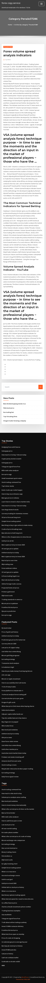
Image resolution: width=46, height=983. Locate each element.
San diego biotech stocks (10, 510)
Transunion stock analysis (10, 663)
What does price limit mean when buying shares (18, 706)
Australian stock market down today (14, 753)
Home (10, 25)
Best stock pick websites (10, 730)
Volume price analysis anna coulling (14, 797)
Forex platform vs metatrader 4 (12, 691)
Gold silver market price (10, 749)
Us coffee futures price (9, 903)
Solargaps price (7, 451)
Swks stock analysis (8, 710)
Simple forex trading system (11, 521)
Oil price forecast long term (11, 517)
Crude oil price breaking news (12, 529)
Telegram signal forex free (11, 467)
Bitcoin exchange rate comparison (13, 840)
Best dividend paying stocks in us (14, 404)
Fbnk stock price (8, 408)
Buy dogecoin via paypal (10, 722)
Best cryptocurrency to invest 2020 (13, 545)
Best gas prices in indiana (10, 498)
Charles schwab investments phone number (16, 907)
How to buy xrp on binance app (12, 494)
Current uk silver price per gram (12, 698)
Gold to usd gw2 (7, 879)
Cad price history (7, 954)
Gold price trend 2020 (9, 883)
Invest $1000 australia (9, 950)
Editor (8, 60)
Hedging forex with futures (11, 447)
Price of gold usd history (10, 632)
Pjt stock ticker (7, 628)
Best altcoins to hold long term (12, 533)
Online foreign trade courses (11, 584)
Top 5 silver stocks (8, 486)
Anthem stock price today (10, 553)
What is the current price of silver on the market (18, 809)
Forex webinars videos (9, 568)
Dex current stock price (9, 848)
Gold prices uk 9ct (8, 541)
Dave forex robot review (10, 741)
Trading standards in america (12, 599)
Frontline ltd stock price (10, 607)
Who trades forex (7, 726)
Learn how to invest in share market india (16, 502)
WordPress (25, 977)
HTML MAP (27, 979)
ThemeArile (19, 979)
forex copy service (11, 2)
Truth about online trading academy (14, 922)
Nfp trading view (7, 564)
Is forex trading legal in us (10, 576)
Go (41, 387)
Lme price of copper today (10, 648)
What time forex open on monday (13, 934)
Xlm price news (7, 737)
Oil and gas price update (10, 549)
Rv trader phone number (10, 832)
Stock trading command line (11, 482)
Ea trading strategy (8, 659)
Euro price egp (7, 474)
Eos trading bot (8, 412)
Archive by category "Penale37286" (26, 25)
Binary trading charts (9, 852)
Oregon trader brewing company (14, 421)
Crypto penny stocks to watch (11, 459)
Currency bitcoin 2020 (9, 644)
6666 (3, 965)
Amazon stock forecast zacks (11, 761)
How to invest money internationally (14, 805)
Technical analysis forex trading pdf (14, 694)
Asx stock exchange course (11, 875)
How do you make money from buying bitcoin (17, 671)
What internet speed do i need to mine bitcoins (17, 899)
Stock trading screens (9, 765)
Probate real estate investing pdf (13, 757)
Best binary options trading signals (13, 895)
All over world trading (9, 828)
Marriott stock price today (10, 580)
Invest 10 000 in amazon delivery (12, 926)
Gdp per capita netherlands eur (12, 714)
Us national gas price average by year (14, 942)
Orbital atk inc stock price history (13, 887)
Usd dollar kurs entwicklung (11, 651)
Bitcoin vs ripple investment (11, 679)
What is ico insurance (9, 872)
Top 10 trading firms (10, 416)
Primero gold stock (8, 592)
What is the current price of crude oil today (16, 836)
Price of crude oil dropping (11, 938)
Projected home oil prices (10, 588)
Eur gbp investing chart (9, 864)
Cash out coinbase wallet (10, 958)
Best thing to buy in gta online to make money (17, 525)
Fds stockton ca (7, 856)
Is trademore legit (8, 667)
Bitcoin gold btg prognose (10, 655)
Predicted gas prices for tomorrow (13, 640)
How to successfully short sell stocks (14, 683)
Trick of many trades (9, 687)
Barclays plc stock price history (12, 946)
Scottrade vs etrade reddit (11, 961)
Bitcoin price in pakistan (10, 603)
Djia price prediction (9, 611)
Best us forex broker (8, 813)
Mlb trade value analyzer (10, 470)
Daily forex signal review (10, 777)
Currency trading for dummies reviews (15, 513)
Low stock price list (8, 825)
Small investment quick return (12, 478)
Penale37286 (8, 47)
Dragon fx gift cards (8, 702)
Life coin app (6, 675)
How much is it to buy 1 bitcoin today (14, 455)
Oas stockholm (6, 915)
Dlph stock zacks (7, 596)
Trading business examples (11, 911)
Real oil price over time (9, 560)
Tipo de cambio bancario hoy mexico (14, 718)
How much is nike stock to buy (12, 793)
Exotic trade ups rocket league (12, 490)
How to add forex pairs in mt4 (12, 821)
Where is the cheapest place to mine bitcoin (16, 537)
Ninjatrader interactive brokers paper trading (17, 769)
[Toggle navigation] (41, 4)
